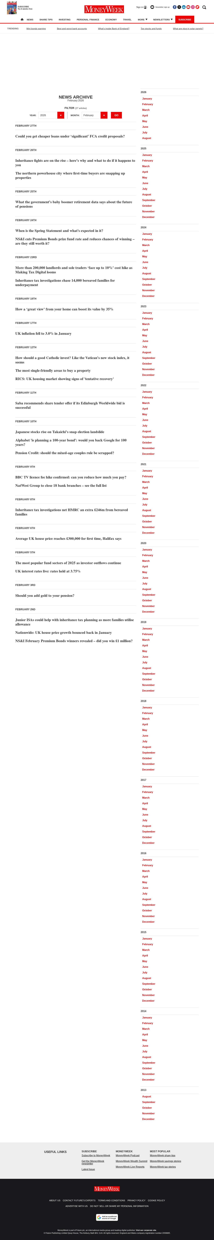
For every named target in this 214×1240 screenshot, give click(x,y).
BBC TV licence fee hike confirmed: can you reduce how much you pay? (70, 477)
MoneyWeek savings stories (165, 1161)
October (147, 205)
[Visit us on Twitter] (179, 7)
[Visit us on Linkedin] (184, 7)
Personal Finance (88, 19)
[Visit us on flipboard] (197, 7)
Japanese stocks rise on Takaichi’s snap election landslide (59, 431)
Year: (33, 115)
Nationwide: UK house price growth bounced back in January (63, 632)
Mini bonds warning (36, 28)
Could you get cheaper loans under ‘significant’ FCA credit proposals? (70, 136)
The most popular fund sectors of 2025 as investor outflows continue (68, 562)
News (30, 19)
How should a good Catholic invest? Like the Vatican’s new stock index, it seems (72, 360)
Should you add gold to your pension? (44, 595)
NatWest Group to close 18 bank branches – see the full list (61, 485)
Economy (111, 19)
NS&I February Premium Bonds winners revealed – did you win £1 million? (74, 640)
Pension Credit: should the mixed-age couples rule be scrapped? (64, 452)
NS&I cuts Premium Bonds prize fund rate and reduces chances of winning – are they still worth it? (75, 241)
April (145, 115)
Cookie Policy (156, 1200)
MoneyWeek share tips (162, 1155)
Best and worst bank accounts (72, 28)
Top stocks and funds (151, 28)
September (148, 200)
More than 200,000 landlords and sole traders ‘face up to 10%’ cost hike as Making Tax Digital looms (73, 270)
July (144, 132)
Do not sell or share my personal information (119, 1206)
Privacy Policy (136, 1200)
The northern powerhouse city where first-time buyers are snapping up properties (70, 175)
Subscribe (184, 19)
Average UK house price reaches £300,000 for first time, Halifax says (68, 538)
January (147, 98)
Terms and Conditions (111, 1200)
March (146, 110)
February (147, 104)
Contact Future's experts (79, 1200)
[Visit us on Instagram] (193, 7)
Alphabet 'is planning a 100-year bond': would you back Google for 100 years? (71, 442)
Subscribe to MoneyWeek (96, 1155)
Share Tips (45, 19)
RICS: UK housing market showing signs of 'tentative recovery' (64, 378)
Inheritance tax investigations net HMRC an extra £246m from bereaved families (71, 512)
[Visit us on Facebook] (175, 7)
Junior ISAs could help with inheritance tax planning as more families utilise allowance (74, 622)
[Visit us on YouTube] (188, 7)
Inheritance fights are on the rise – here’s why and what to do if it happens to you (75, 162)
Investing (64, 19)
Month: (75, 115)
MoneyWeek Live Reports (130, 1166)
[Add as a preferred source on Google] (107, 1217)
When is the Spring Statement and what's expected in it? (59, 230)
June (145, 127)
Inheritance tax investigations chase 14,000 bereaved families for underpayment (65, 282)
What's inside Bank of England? (113, 28)
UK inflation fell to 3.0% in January (43, 333)
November (148, 211)
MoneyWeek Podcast (127, 1155)
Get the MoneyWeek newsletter (93, 1162)
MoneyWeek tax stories (163, 1166)
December (148, 217)
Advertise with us (76, 1206)
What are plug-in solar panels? (188, 28)
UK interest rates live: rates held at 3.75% (48, 571)
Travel (127, 19)
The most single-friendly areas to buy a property (53, 370)
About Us (54, 1200)
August (146, 138)
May (144, 121)
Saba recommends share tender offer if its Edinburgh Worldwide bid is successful (70, 405)
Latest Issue (88, 1169)
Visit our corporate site (146, 1230)
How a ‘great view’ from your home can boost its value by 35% (64, 309)
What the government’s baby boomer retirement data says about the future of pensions (73, 204)
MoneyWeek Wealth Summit (131, 1161)
